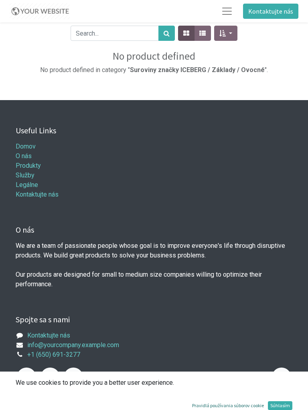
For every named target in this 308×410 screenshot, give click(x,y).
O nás (24, 156)
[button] (225, 33)
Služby (25, 175)
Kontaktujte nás (270, 11)
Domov (26, 146)
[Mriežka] (186, 33)
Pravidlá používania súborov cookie (228, 405)
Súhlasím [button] (280, 405)
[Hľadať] (166, 33)
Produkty (28, 165)
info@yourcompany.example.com (73, 345)
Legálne (27, 185)
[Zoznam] (202, 33)
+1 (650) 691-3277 (53, 354)
